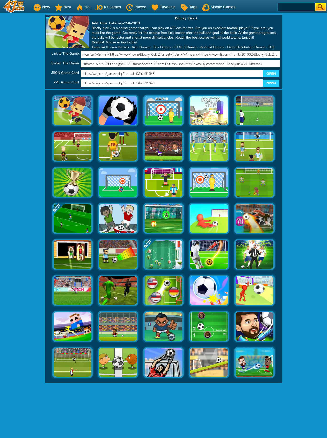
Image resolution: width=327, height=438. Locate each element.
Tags (193, 7)
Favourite (168, 7)
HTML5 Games (185, 47)
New (46, 7)
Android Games (212, 47)
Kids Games (141, 47)
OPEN (271, 73)
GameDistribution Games (246, 47)
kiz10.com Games (115, 47)
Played (140, 7)
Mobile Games (223, 7)
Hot (87, 7)
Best (67, 7)
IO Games (112, 7)
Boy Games (162, 47)
